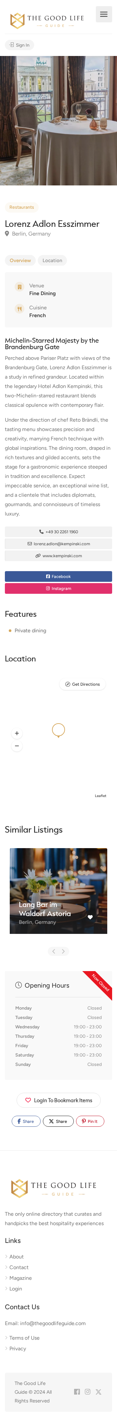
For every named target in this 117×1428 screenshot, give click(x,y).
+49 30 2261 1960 (61, 531)
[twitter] (98, 1392)
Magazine (20, 1278)
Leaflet (100, 796)
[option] (58, 120)
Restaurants (21, 207)
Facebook (61, 576)
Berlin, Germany (31, 233)
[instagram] (88, 1392)
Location (52, 260)
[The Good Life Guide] (47, 20)
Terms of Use (24, 1338)
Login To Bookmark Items (63, 1100)
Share (28, 1121)
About (16, 1257)
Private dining (30, 630)
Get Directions (86, 684)
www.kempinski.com (62, 555)
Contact (19, 1267)
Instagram (61, 588)
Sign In (22, 45)
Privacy (17, 1348)
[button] (16, 733)
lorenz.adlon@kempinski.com (61, 543)
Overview (20, 260)
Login (15, 1289)
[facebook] (77, 1392)
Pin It (92, 1121)
